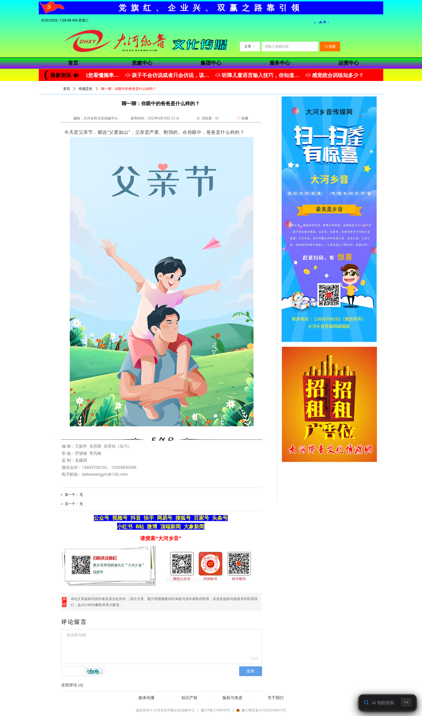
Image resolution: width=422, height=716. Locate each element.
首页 (66, 89)
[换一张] (94, 671)
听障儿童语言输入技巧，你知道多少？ (248, 75)
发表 (251, 671)
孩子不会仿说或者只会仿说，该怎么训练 (158, 75)
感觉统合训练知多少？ (324, 75)
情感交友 (85, 89)
